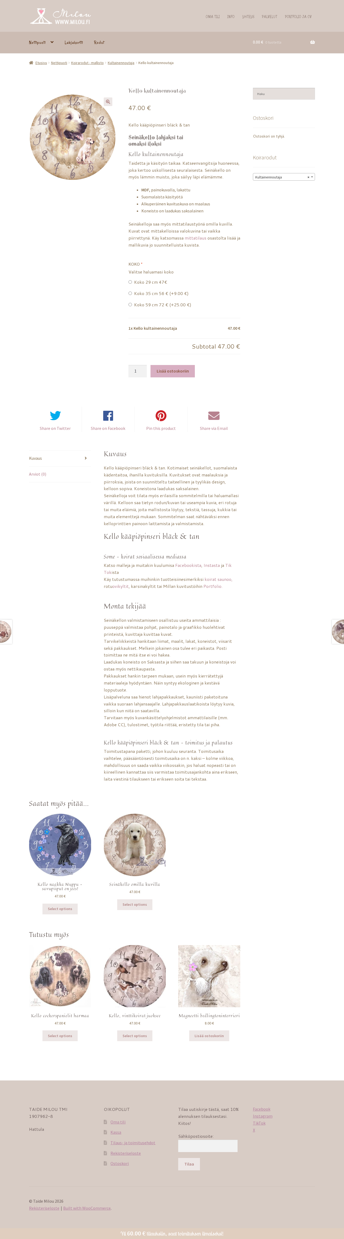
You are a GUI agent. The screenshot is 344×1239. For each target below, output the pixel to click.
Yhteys (248, 16)
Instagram (263, 1116)
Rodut (99, 42)
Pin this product (161, 428)
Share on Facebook (108, 428)
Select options (60, 908)
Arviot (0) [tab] (37, 474)
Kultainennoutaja (121, 62)
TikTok (259, 1123)
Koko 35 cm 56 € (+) (160, 293)
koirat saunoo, (218, 579)
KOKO (135, 264)
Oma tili (213, 16)
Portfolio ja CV (298, 16)
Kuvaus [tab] (35, 458)
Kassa (115, 1132)
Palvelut (269, 16)
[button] (108, 101)
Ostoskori (119, 1163)
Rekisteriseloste (125, 1153)
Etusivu (41, 62)
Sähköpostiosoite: (196, 1136)
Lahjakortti (74, 42)
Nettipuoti (37, 42)
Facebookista (188, 565)
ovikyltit (120, 586)
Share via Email (214, 428)
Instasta (211, 565)
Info (231, 16)
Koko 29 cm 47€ (149, 282)
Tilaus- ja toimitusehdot (132, 1142)
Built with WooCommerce (87, 1208)
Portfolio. (213, 586)
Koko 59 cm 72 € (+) (161, 304)
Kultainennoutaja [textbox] (282, 177)
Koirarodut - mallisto (87, 62)
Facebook (261, 1109)
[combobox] (284, 177)
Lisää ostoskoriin (173, 371)
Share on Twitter (55, 428)
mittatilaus (195, 238)
